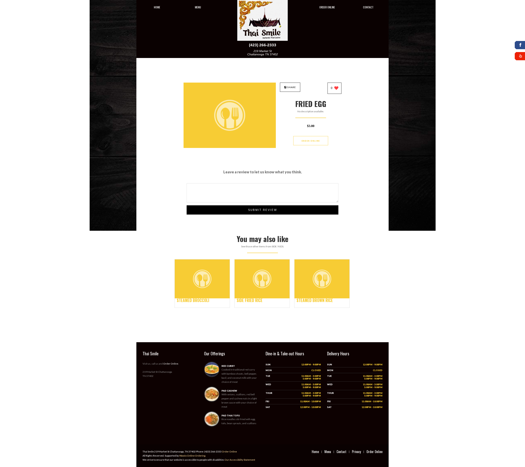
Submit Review (262, 209)
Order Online (327, 7)
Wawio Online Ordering (192, 455)
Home (157, 7)
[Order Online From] (230, 147)
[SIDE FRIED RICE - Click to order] (262, 297)
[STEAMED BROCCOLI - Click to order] (202, 297)
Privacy (356, 451)
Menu (198, 7)
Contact (368, 7)
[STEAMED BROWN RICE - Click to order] (321, 297)
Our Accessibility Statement (239, 459)
